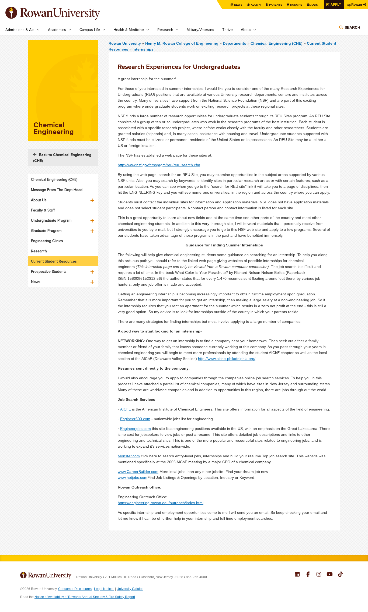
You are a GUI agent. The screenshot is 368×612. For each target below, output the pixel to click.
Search (352, 27)
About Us (39, 200)
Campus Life (89, 29)
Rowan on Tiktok (340, 575)
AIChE (125, 409)
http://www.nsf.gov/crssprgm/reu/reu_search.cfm (159, 165)
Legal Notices (104, 589)
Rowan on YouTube (329, 575)
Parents (275, 4)
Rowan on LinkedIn (297, 575)
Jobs (314, 4)
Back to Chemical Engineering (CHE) (62, 157)
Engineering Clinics (47, 240)
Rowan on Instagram (318, 575)
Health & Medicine (128, 29)
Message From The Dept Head (56, 189)
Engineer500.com (135, 419)
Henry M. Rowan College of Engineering (182, 43)
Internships (143, 49)
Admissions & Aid (19, 29)
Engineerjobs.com (135, 428)
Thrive (227, 29)
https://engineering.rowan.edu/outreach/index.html (160, 503)
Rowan (354, 4)
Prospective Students (49, 271)
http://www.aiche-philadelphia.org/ (226, 358)
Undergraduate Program (51, 220)
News (238, 4)
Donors (296, 4)
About (246, 29)
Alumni (256, 4)
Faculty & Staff (43, 210)
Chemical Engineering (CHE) (277, 43)
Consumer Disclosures (75, 589)
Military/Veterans (200, 29)
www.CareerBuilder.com (138, 471)
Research (165, 29)
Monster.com (129, 456)
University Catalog (130, 589)
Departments (234, 43)
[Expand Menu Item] (92, 198)
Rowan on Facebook (308, 575)
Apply (336, 4)
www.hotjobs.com (132, 477)
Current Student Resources (54, 261)
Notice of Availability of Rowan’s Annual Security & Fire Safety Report (84, 597)
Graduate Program (46, 230)
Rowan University (60, 13)
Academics (57, 29)
